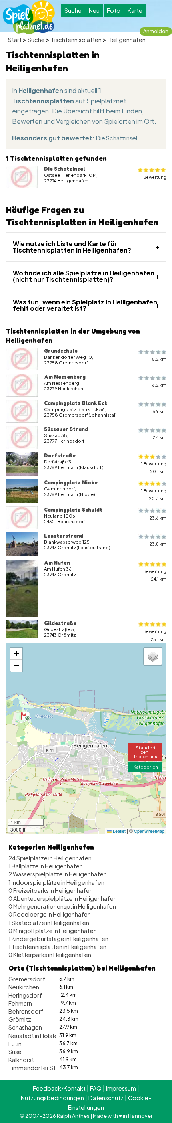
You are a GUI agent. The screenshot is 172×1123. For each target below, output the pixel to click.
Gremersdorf (26, 979)
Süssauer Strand (66, 429)
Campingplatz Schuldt (73, 509)
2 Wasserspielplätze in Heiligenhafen (57, 874)
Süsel (15, 1051)
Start (15, 39)
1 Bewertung (153, 177)
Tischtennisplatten (76, 39)
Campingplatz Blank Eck (75, 403)
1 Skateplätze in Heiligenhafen (48, 922)
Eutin (15, 1043)
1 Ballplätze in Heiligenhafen (45, 866)
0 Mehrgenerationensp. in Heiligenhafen (62, 906)
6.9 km (159, 411)
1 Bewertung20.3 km (153, 494)
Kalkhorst (21, 1059)
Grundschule (61, 351)
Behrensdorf (26, 1011)
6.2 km (159, 385)
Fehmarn (20, 1003)
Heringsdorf (25, 995)
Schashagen (25, 1027)
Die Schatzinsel (116, 138)
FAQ (96, 1088)
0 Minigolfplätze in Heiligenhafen (52, 930)
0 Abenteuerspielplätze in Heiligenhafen (62, 898)
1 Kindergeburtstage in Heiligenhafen (58, 938)
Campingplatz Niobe (71, 482)
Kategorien (145, 766)
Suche (73, 10)
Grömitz (19, 1019)
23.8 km (157, 543)
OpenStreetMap (149, 831)
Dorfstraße (60, 455)
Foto (113, 10)
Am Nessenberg (65, 377)
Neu (94, 10)
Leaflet (119, 831)
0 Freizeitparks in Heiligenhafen (50, 890)
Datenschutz (106, 1097)
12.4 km (158, 437)
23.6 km (157, 517)
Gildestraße (60, 623)
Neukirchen (23, 987)
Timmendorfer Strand (38, 1067)
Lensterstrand (63, 535)
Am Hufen (57, 563)
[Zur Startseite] (29, 17)
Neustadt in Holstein (35, 1035)
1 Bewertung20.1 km (153, 467)
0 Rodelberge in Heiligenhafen (49, 914)
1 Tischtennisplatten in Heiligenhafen (57, 946)
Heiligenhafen (127, 39)
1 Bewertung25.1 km (153, 635)
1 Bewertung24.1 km (153, 575)
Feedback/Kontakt (59, 1088)
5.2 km (159, 359)
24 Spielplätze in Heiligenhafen (50, 858)
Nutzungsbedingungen (52, 1097)
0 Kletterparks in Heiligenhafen (49, 954)
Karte (135, 10)
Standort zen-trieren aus (145, 752)
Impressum (121, 1088)
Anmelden (155, 31)
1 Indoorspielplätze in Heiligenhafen (56, 882)
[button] (25, 716)
